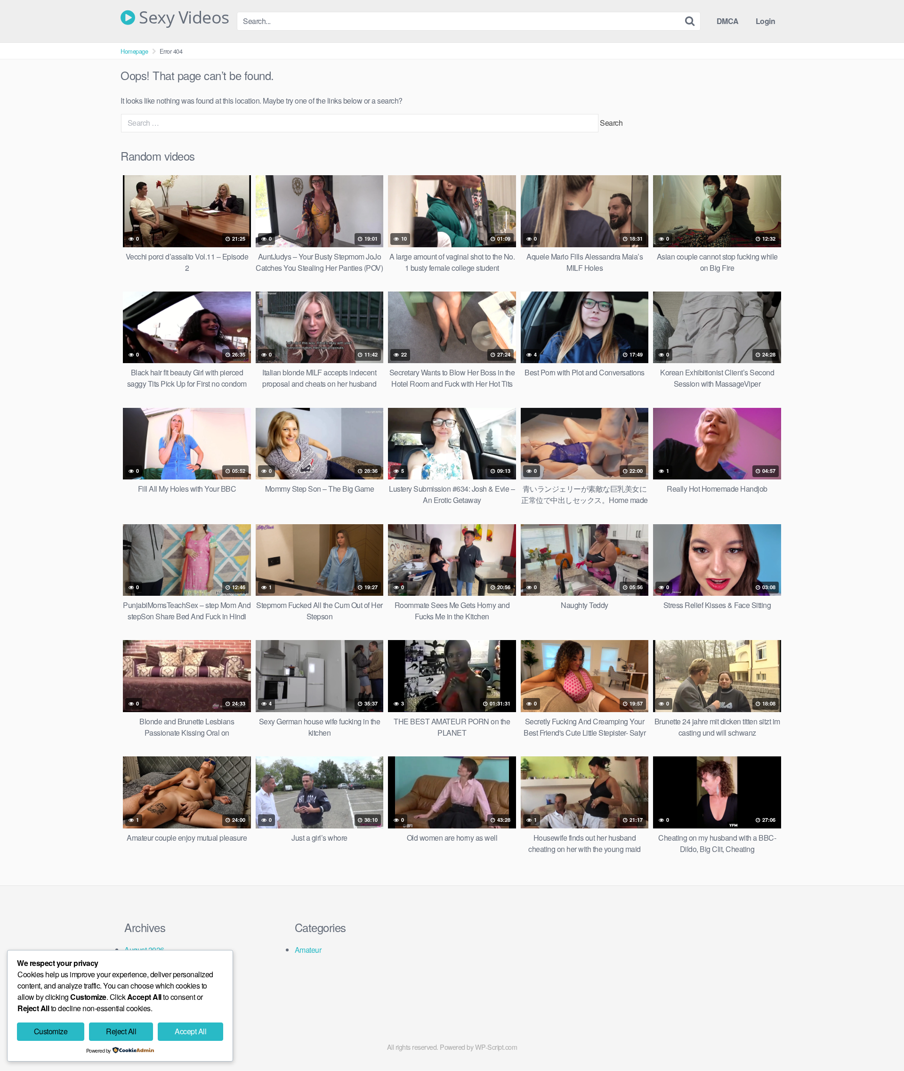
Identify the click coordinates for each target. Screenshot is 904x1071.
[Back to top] (878, 1041)
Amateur (308, 949)
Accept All (190, 1031)
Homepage (134, 51)
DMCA (728, 21)
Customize (51, 1031)
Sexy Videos (182, 17)
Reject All (121, 1031)
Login (765, 21)
